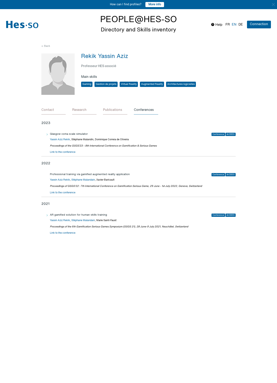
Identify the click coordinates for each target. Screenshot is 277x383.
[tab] (53, 110)
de (240, 24)
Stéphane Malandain (83, 180)
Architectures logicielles (181, 84)
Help (218, 25)
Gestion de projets (106, 84)
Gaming (86, 84)
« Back (45, 46)
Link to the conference (62, 152)
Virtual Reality (129, 84)
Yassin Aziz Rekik (60, 139)
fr (227, 24)
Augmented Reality (152, 84)
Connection (259, 24)
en (234, 24)
